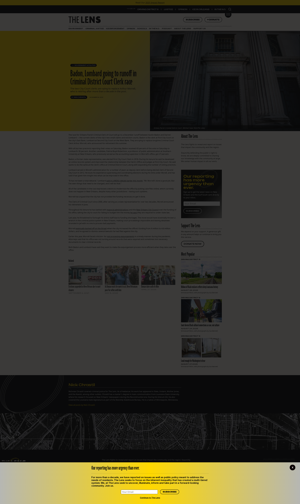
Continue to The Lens (150, 498)
